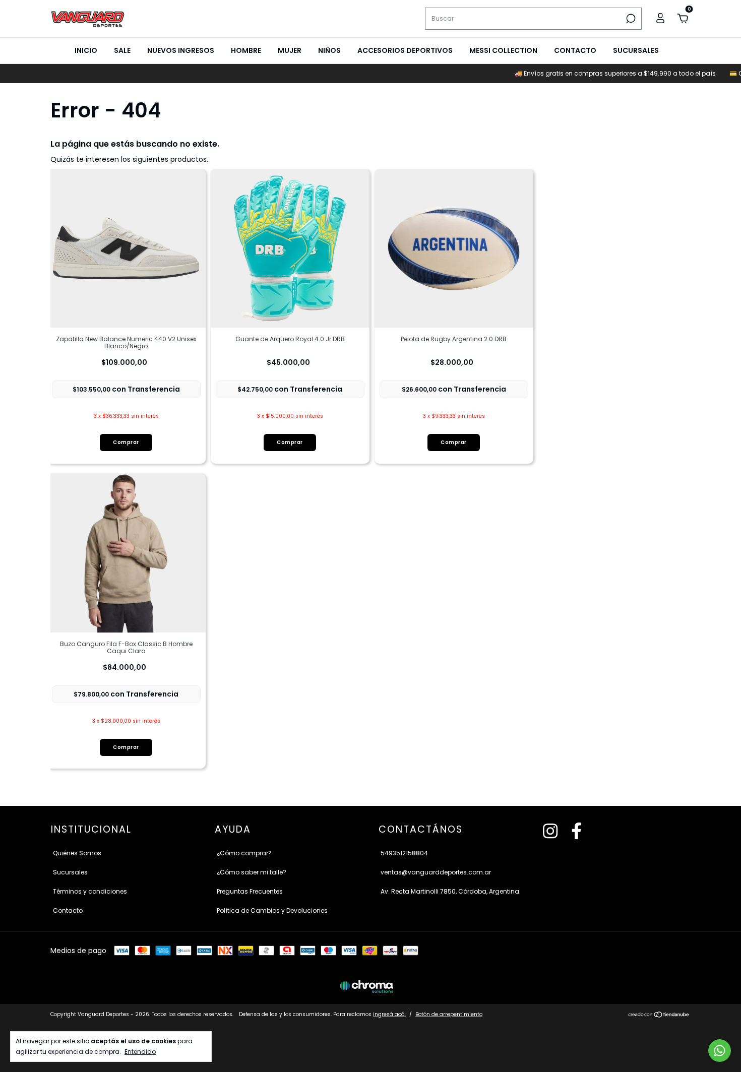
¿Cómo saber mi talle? (251, 872)
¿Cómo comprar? (244, 853)
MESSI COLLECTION (503, 50)
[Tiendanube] (659, 1016)
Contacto (575, 50)
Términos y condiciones (90, 891)
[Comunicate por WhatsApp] (719, 1050)
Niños (329, 50)
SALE (122, 50)
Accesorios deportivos (405, 50)
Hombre (246, 50)
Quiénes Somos (77, 853)
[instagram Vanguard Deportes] (550, 831)
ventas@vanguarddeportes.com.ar (436, 872)
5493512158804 (404, 853)
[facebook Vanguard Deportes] (576, 831)
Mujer (289, 50)
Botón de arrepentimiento (448, 1014)
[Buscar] (630, 19)
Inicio (86, 50)
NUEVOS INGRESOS (180, 50)
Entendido (140, 1051)
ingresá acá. (389, 1014)
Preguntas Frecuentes (250, 891)
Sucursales (636, 50)
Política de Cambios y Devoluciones (272, 910)
